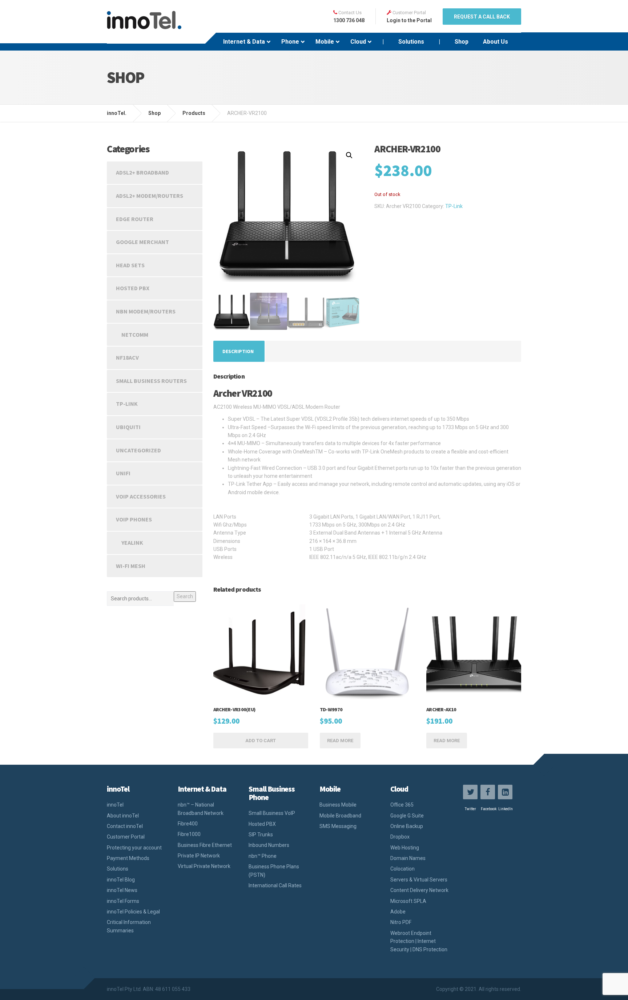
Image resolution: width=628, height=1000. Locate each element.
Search (185, 596)
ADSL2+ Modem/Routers (149, 195)
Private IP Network (199, 856)
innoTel (115, 805)
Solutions (117, 869)
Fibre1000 (189, 834)
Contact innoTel (125, 826)
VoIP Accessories (141, 496)
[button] (349, 155)
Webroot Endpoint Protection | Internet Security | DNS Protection (418, 941)
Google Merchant (142, 241)
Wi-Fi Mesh (130, 565)
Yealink (132, 542)
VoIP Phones (134, 519)
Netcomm (134, 334)
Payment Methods (128, 858)
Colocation (402, 869)
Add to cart (260, 740)
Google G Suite (407, 816)
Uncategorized (138, 450)
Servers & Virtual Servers (418, 880)
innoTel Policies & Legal (133, 912)
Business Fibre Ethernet (205, 845)
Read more (340, 740)
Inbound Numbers (269, 845)
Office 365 (402, 805)
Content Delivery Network (419, 890)
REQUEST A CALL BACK (482, 17)
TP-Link (454, 206)
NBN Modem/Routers (146, 311)
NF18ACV (127, 357)
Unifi (123, 473)
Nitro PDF (400, 922)
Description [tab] (238, 351)
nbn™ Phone (263, 856)
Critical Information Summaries (129, 926)
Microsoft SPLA (408, 901)
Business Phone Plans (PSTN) (274, 870)
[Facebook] (487, 792)
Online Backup (406, 826)
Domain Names (408, 858)
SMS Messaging (338, 826)
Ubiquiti (128, 427)
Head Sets (130, 265)
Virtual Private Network (204, 866)
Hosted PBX (132, 288)
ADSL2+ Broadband (142, 172)
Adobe (398, 912)
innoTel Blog (121, 880)
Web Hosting (404, 848)
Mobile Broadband (340, 816)
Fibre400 (188, 824)
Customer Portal (126, 837)
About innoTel (123, 816)
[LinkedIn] (505, 792)
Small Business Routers (151, 380)
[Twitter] (470, 792)
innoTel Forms (123, 901)
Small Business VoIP (272, 813)
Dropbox (400, 837)
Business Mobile (338, 805)
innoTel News (122, 890)
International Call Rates (275, 885)
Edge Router (134, 219)
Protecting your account (134, 848)
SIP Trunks (261, 834)
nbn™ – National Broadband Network (201, 809)
